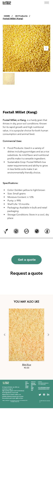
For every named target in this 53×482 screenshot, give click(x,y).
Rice (32, 385)
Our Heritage (26, 385)
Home (26, 381)
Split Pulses (33, 383)
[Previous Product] (4, 334)
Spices (32, 387)
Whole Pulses (33, 384)
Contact (26, 387)
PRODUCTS (33, 381)
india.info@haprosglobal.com (43, 383)
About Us (27, 383)
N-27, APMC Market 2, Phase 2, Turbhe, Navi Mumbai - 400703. (44, 388)
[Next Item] (46, 48)
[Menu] (46, 2)
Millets (32, 388)
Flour (32, 390)
